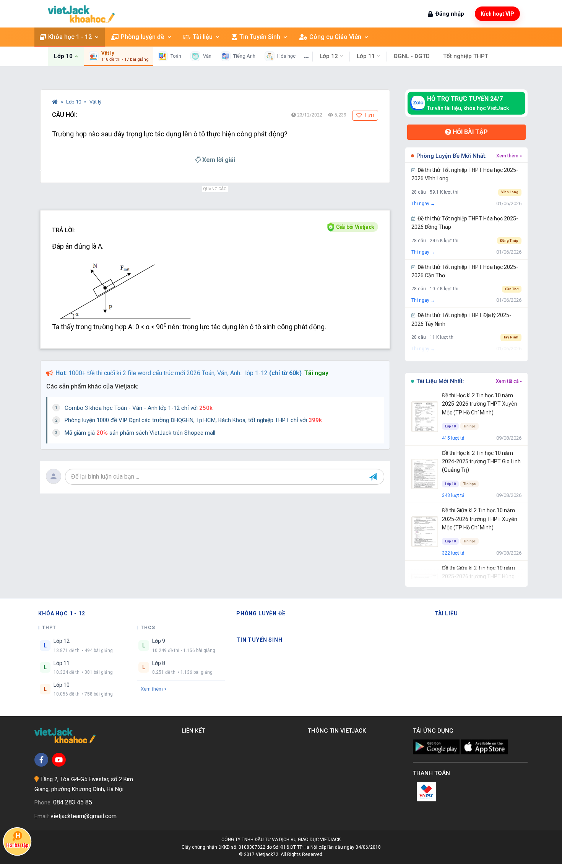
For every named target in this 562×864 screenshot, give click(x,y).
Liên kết (195, 730)
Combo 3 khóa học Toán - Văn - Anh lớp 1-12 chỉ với (139, 407)
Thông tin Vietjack (338, 730)
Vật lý (95, 102)
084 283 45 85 (72, 802)
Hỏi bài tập (469, 132)
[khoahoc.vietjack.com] (81, 14)
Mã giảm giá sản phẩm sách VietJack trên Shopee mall (140, 432)
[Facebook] (41, 760)
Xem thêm (152, 689)
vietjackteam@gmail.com (83, 816)
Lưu (369, 115)
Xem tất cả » (509, 381)
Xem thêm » (509, 156)
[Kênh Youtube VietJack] (59, 760)
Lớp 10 (74, 102)
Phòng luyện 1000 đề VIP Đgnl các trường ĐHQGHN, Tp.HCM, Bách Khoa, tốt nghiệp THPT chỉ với (193, 420)
